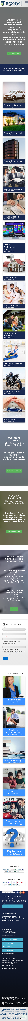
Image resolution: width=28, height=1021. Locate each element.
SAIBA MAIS (14, 609)
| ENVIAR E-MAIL (9, 943)
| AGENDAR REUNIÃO (10, 906)
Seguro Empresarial (13, 189)
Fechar (22, 1019)
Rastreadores (10, 419)
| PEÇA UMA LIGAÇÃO (10, 950)
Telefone (5, 632)
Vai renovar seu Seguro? (14, 700)
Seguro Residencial (13, 133)
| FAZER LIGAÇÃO (9, 946)
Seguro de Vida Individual (11, 334)
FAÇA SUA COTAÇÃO (14, 53)
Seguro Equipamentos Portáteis (10, 247)
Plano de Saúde (11, 305)
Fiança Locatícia (11, 217)
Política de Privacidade (9, 953)
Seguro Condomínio (13, 161)
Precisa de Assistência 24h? (14, 731)
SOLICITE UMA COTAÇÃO (14, 471)
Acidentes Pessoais (13, 363)
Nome (4, 627)
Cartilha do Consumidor (14, 792)
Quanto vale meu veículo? (14, 822)
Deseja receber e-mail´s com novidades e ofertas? (11, 642)
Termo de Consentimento (10, 649)
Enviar (5, 658)
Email (4, 637)
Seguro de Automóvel (14, 105)
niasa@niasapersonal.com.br (8, 935)
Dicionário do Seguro (14, 760)
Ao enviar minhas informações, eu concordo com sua (14, 653)
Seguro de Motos (12, 391)
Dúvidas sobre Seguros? (14, 852)
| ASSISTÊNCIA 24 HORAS (11, 939)
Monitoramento (11, 277)
